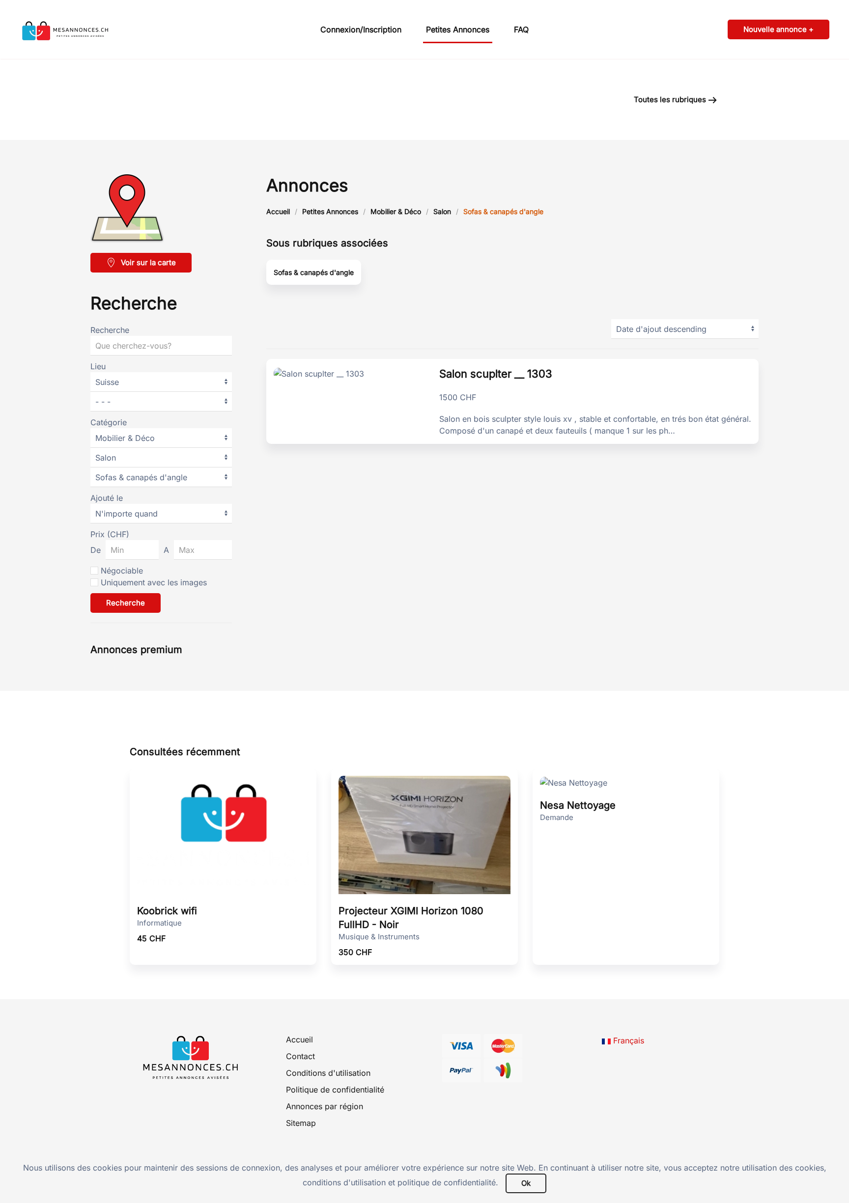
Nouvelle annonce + (778, 29)
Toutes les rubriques (670, 99)
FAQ (521, 29)
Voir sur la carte (148, 262)
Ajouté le (106, 498)
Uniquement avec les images (154, 582)
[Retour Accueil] (81, 29)
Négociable (122, 570)
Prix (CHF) (109, 534)
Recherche (109, 330)
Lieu (98, 366)
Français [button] (627, 1040)
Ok (526, 1183)
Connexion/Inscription (360, 29)
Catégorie (108, 422)
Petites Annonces (457, 29)
